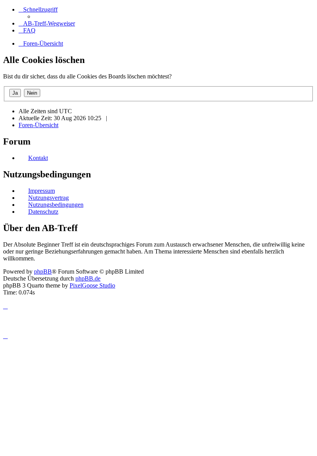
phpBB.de (88, 278)
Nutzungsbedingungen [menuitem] (56, 204)
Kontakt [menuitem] (38, 158)
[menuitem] (47, 23)
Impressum (41, 190)
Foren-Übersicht (38, 125)
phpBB (43, 271)
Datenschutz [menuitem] (43, 211)
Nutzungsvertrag (48, 197)
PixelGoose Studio (92, 285)
